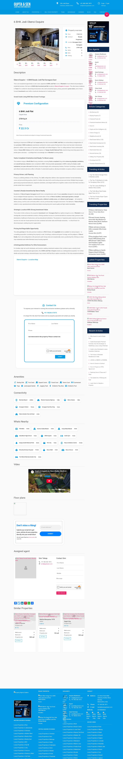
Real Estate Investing (95, 146)
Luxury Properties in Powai (45, 753)
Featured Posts (94, 119)
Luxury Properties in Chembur (46, 733)
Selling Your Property (95, 156)
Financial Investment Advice (97, 122)
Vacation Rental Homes (96, 163)
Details (18, 640)
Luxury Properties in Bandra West (23, 736)
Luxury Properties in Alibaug (94, 729)
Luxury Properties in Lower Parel (71, 729)
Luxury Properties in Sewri (45, 748)
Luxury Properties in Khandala (95, 743)
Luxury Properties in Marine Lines (72, 743)
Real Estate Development (97, 143)
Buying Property (94, 115)
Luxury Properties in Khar (21, 725)
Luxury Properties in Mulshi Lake (96, 746)
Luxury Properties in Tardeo (70, 755)
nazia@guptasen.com (102, 82)
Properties (35, 12)
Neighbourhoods (94, 136)
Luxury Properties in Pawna (94, 749)
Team (62, 12)
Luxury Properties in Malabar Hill (71, 735)
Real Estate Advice (95, 139)
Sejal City (67, 621)
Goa (91, 126)
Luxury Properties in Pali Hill (21, 745)
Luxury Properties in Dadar (45, 742)
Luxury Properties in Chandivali (46, 756)
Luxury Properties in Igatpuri (95, 758)
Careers (81, 12)
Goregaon (66, 86)
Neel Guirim (90, 268)
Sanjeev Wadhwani (100, 54)
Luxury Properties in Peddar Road (72, 746)
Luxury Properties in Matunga (46, 739)
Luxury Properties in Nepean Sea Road (73, 732)
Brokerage (71, 12)
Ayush (97, 62)
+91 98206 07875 (50, 313)
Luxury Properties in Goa (94, 752)
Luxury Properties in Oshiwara (22, 730)
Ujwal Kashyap (99, 72)
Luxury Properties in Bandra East (23, 739)
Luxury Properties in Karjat (94, 732)
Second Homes (94, 153)
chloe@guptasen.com (102, 90)
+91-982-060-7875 (101, 58)
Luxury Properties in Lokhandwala (23, 728)
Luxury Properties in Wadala (46, 750)
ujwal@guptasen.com (102, 74)
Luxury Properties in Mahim (70, 758)
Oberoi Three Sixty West (96, 212)
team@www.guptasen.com (105, 707)
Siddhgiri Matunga (92, 322)
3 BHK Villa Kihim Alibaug (94, 301)
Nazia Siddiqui (99, 80)
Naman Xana (92, 223)
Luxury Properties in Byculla (70, 752)
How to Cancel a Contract (97, 363)
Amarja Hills (92, 233)
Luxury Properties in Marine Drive (72, 738)
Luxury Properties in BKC (20, 742)
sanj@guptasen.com (102, 56)
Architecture (93, 112)
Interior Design (94, 132)
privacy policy (32, 537)
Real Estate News (95, 150)
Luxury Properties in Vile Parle (22, 756)
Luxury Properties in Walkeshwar (72, 749)
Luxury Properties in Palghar (95, 738)
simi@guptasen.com (46, 564)
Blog (89, 12)
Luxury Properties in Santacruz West (24, 753)
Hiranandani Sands (94, 254)
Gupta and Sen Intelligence (97, 129)
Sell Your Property (51, 12)
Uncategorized (94, 160)
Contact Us (103, 12)
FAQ (95, 12)
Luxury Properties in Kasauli (94, 755)
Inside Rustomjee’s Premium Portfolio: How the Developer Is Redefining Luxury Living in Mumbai (98, 344)
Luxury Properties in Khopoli (95, 735)
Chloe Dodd (98, 88)
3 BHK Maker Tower (93, 311)
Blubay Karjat (91, 290)
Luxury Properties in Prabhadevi (47, 745)
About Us (25, 12)
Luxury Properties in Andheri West (23, 733)
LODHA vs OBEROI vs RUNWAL (98, 360)
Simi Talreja (98, 96)
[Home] (23, 6)
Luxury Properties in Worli (70, 724)
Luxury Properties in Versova (22, 750)
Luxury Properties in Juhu (21, 747)
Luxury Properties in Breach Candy (72, 726)
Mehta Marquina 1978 (47, 619)
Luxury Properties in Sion (45, 736)
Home (17, 12)
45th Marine (90, 279)
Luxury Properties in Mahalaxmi (71, 741)
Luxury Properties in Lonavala (95, 741)
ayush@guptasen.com (100, 66)
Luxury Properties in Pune (94, 726)
